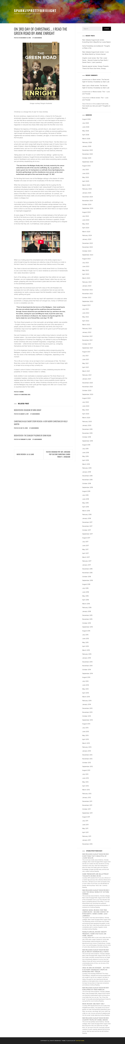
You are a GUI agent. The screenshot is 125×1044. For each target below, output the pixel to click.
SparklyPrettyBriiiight (35, 10)
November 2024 (87, 200)
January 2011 (86, 840)
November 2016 (87, 572)
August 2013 (86, 724)
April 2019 (85, 460)
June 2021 (85, 359)
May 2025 (85, 177)
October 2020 (86, 390)
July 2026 (85, 123)
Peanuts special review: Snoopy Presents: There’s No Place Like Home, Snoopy (95, 67)
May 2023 (85, 270)
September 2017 (87, 534)
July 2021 (85, 355)
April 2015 (85, 646)
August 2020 (86, 398)
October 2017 (86, 530)
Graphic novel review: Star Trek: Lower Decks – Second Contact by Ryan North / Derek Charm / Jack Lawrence (95, 60)
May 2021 (85, 363)
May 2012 (85, 782)
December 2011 (87, 801)
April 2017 (85, 553)
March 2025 (86, 185)
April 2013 (85, 739)
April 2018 (85, 507)
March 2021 (86, 371)
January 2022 (86, 332)
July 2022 (85, 309)
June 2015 (85, 638)
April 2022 (85, 321)
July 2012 (85, 774)
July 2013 (85, 728)
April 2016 (85, 600)
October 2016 (86, 576)
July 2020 (85, 402)
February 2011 (86, 836)
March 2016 (86, 604)
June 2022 (85, 313)
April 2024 (85, 228)
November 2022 (87, 293)
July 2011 (85, 821)
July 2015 (85, 635)
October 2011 (86, 809)
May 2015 (85, 642)
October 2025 (86, 158)
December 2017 (87, 522)
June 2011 (85, 824)
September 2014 (87, 673)
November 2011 (87, 805)
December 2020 (87, 383)
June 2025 (85, 173)
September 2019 (87, 441)
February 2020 (87, 421)
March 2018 (86, 511)
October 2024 (86, 204)
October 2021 (86, 344)
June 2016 (85, 592)
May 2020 (85, 410)
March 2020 (86, 417)
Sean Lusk (85, 85)
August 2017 (86, 538)
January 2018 (86, 518)
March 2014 (86, 697)
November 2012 (87, 759)
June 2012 (85, 778)
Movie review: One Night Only (93, 1004)
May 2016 (85, 596)
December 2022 (87, 290)
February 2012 (86, 793)
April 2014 (85, 693)
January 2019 (86, 472)
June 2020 (85, 406)
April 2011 (85, 832)
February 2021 (86, 375)
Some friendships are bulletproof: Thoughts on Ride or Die (96, 47)
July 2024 (85, 216)
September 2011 (87, 813)
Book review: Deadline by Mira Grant (27, 410)
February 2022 (87, 328)
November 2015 (87, 619)
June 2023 (85, 266)
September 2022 (87, 301)
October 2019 (86, 437)
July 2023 (85, 262)
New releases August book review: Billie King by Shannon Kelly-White (95, 951)
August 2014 (86, 677)
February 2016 (86, 607)
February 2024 (87, 235)
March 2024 (86, 231)
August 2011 (86, 817)
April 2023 (85, 274)
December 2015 (87, 615)
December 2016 (87, 569)
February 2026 (87, 142)
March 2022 (86, 324)
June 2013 (85, 731)
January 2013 (86, 751)
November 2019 (87, 433)
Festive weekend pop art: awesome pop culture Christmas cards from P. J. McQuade (58, 454)
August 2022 (86, 305)
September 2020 (87, 394)
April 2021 (85, 367)
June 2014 (85, 685)
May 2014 (85, 689)
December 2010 (87, 844)
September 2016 (87, 580)
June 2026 (85, 127)
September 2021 (87, 348)
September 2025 (87, 162)
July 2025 (85, 169)
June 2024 (85, 220)
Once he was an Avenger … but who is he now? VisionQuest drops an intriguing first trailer (96, 969)
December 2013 (87, 708)
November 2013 (87, 712)
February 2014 (86, 700)
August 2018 (86, 491)
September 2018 (87, 487)
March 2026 (86, 138)
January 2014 (86, 704)
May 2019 (85, 456)
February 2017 (86, 561)
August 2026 (86, 119)
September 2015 (87, 627)
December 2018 (87, 476)
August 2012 (86, 770)
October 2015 (86, 623)
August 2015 (86, 631)
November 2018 (87, 479)
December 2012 (87, 755)
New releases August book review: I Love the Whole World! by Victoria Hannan (95, 53)
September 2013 (87, 720)
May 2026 (85, 131)
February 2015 (86, 654)
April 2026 (85, 135)
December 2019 (87, 429)
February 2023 (87, 282)
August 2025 (86, 166)
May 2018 (85, 503)
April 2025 (85, 181)
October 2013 (86, 716)
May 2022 (85, 317)
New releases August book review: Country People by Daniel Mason (95, 1019)
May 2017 (85, 549)
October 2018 (86, 483)
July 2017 (85, 541)
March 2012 (86, 790)
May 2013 (85, 735)
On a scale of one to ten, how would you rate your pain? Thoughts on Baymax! (96, 106)
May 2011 (85, 828)
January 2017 (86, 565)
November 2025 (87, 154)
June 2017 (85, 545)
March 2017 (86, 557)
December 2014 (87, 662)
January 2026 (86, 146)
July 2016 (85, 588)
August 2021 (86, 352)
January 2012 (86, 797)
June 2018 (85, 499)
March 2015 (86, 650)
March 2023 (86, 278)
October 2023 (86, 251)
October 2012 (86, 762)
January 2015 (86, 658)
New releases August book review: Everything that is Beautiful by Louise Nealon (96, 41)
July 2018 (85, 495)
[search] (110, 12)
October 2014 (86, 669)
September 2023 (87, 255)
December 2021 (87, 336)
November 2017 (87, 526)
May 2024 (85, 224)
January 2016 (86, 611)
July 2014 (85, 681)
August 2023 (86, 259)
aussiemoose (38, 38)
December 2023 (87, 243)
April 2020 (85, 414)
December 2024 (87, 197)
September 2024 (87, 208)
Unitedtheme (80, 1040)
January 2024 (86, 239)
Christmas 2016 (25, 394)
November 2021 (87, 340)
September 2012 (87, 766)
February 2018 (86, 514)
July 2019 (85, 448)
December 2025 (87, 150)
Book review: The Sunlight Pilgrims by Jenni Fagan (32, 435)
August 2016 (86, 584)
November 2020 (87, 386)
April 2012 (85, 786)
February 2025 (87, 189)
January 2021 (86, 379)
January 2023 (86, 286)
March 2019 (86, 464)
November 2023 (87, 247)
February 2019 (86, 468)
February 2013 (86, 747)
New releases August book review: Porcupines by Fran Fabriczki (95, 988)
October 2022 (86, 297)
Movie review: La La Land (25, 454)
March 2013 (86, 743)
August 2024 (86, 212)
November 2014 (87, 665)
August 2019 (86, 445)
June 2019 (85, 452)
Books (22, 392)
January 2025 (86, 193)
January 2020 (86, 425)
